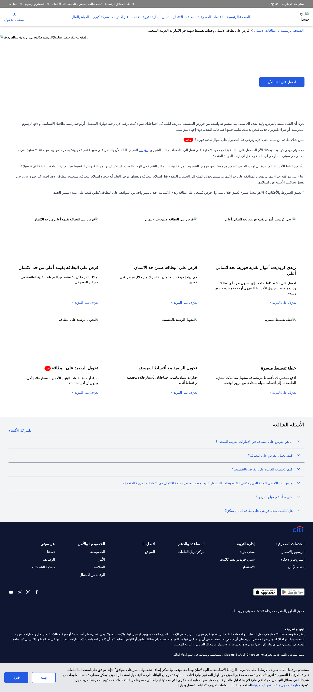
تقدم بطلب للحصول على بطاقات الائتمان (77, 4)
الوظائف (49, 559)
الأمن (101, 559)
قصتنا (51, 552)
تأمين (165, 17)
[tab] (211, 17)
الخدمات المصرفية (211, 17)
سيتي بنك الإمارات (293, 4)
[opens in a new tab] (292, 591)
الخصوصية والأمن (91, 543)
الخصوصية (97, 552)
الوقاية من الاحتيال (92, 575)
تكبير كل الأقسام (20, 430)
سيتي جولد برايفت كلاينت (237, 559)
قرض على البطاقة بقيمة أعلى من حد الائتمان (58, 267)
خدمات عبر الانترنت (125, 17)
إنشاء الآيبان (296, 567)
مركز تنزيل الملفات (191, 552)
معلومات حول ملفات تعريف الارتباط (276, 685)
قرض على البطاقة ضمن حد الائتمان (165, 267)
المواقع (150, 552)
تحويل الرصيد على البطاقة (72, 367)
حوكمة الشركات (43, 567)
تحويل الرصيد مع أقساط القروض (168, 367)
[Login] (14, 14)
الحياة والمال (80, 17)
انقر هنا (143, 150)
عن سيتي (47, 543)
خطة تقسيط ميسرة (278, 367)
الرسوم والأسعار (293, 552)
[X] (19, 592)
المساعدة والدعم (191, 543)
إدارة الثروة (150, 17)
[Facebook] (36, 592)
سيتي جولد (247, 552)
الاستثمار (248, 567)
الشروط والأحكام (292, 559)
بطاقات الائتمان (183, 17)
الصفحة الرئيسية (238, 17)
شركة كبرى (100, 17)
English (274, 4)
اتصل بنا (13, 4)
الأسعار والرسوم (35, 4)
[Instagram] (28, 592)
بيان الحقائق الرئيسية (118, 4)
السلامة (99, 567)
